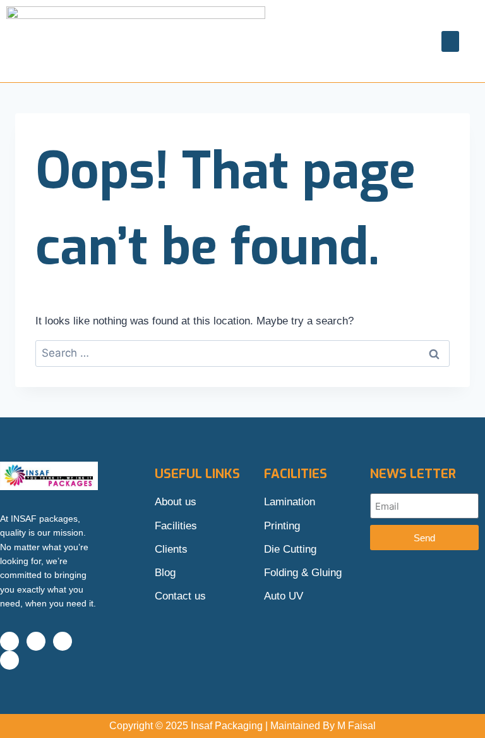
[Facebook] (9, 641)
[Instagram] (36, 641)
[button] (450, 41)
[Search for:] (242, 353)
